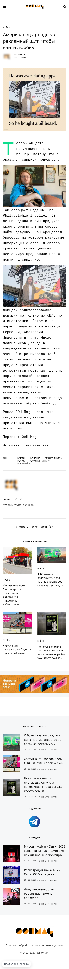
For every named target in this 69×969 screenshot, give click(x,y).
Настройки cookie (16, 964)
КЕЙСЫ (6, 28)
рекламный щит (24, 464)
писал (37, 411)
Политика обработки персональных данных (34, 945)
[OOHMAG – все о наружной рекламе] (34, 7)
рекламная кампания (40, 461)
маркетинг (35, 458)
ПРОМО (6, 579)
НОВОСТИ (42, 568)
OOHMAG (21, 55)
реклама (21, 461)
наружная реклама (53, 458)
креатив (21, 458)
